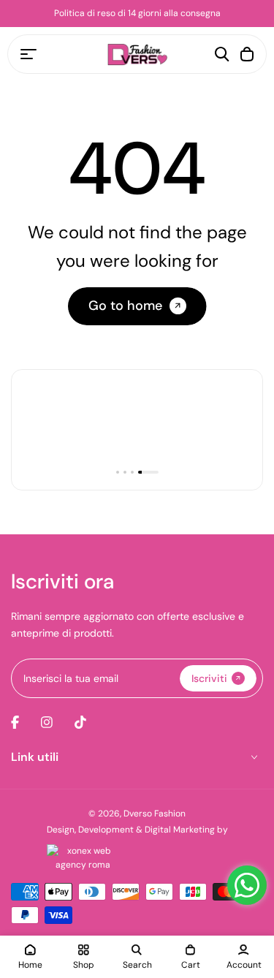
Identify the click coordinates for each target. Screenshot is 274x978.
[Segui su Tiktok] (80, 722)
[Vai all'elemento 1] (117, 472)
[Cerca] (222, 54)
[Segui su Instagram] (47, 722)
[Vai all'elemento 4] (148, 472)
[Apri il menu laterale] (28, 54)
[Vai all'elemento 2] (124, 472)
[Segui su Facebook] (15, 722)
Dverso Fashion (154, 813)
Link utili (34, 757)
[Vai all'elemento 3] (132, 472)
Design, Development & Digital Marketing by (137, 829)
